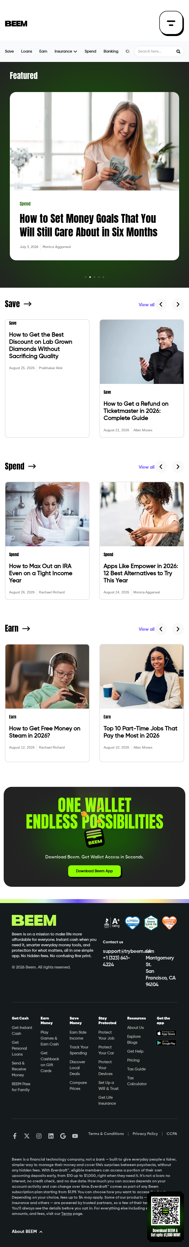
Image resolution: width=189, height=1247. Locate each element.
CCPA (172, 1134)
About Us (135, 1028)
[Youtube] (75, 1136)
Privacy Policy (145, 1134)
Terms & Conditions (106, 1134)
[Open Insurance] (75, 52)
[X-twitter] (27, 1136)
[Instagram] (39, 1136)
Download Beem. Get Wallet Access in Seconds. (94, 857)
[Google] (63, 1136)
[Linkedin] (51, 1136)
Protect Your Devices (105, 1068)
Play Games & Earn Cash (50, 1038)
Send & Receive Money (19, 1069)
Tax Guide (136, 1069)
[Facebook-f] (15, 1136)
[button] (85, 277)
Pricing (133, 1060)
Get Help (135, 1052)
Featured (24, 76)
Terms (66, 1214)
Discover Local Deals (77, 1068)
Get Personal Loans (19, 1049)
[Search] (178, 51)
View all (147, 305)
